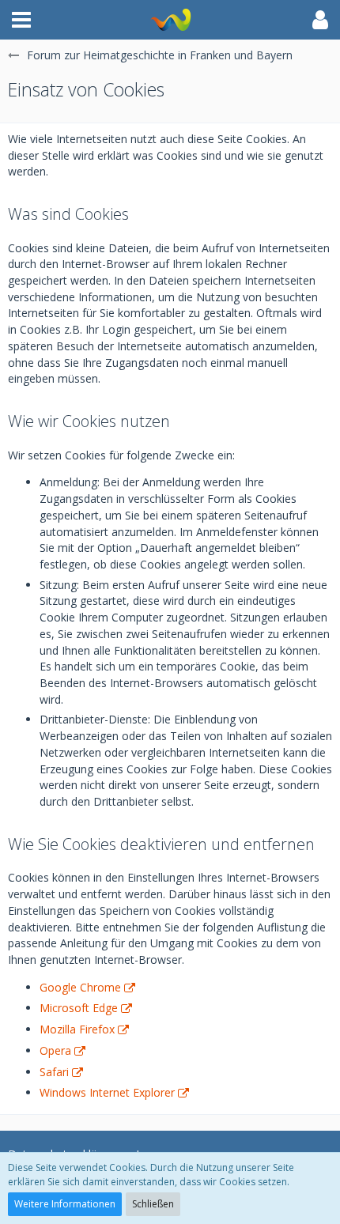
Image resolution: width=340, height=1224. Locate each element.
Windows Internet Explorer (107, 1092)
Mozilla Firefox (77, 1029)
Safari (54, 1071)
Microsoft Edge (79, 1007)
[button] (21, 19)
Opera (55, 1050)
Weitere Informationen (64, 1204)
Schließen (153, 1204)
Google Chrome (80, 987)
